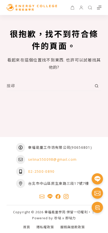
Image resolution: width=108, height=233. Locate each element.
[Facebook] (58, 196)
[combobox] (49, 86)
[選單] (99, 7)
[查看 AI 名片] (97, 207)
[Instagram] (66, 196)
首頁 (26, 227)
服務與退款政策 (72, 227)
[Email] (41, 196)
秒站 (57, 218)
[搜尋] (90, 8)
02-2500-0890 (41, 171)
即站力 (70, 218)
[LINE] (49, 196)
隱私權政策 (45, 227)
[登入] (81, 8)
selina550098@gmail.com (52, 159)
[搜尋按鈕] (96, 86)
